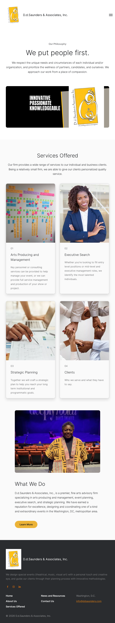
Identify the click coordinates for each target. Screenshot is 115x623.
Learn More (26, 524)
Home (9, 595)
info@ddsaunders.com (89, 601)
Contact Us (47, 601)
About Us (11, 601)
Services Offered (15, 606)
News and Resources (53, 595)
